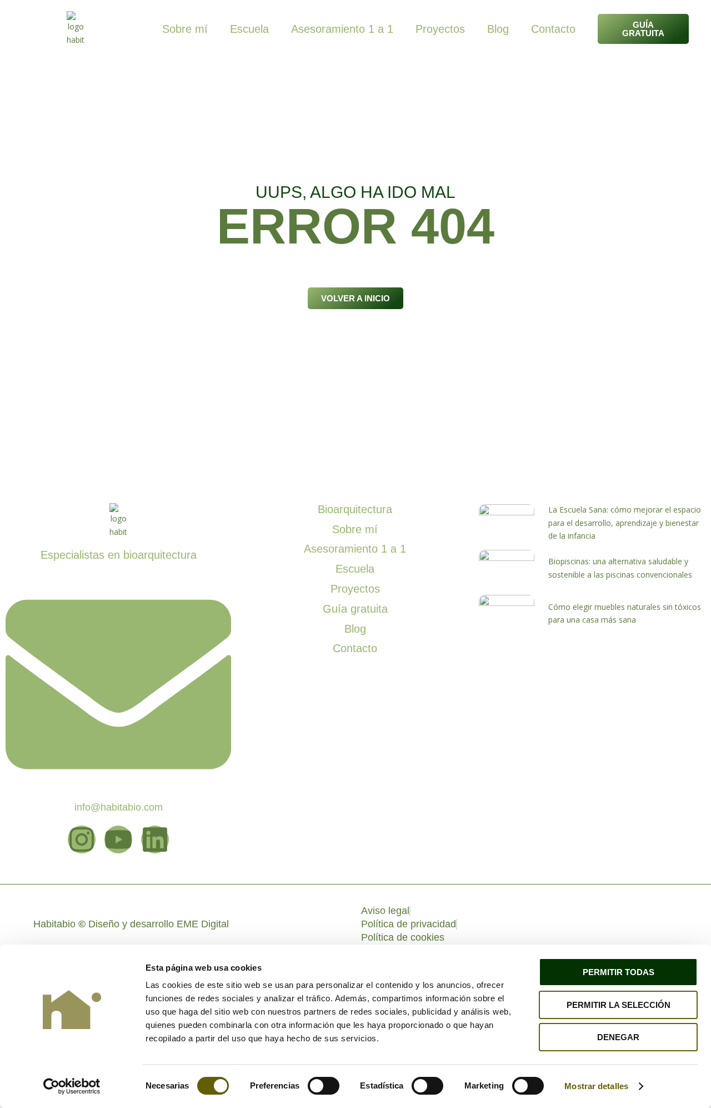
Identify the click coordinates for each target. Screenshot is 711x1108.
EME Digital (203, 924)
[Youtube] (118, 839)
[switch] (323, 1086)
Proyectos (440, 29)
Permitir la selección (618, 1005)
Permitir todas (618, 972)
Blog (498, 29)
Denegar (618, 1037)
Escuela (249, 29)
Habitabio (59, 924)
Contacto (553, 29)
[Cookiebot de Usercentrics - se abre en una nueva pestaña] (72, 1086)
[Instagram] (82, 839)
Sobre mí (185, 29)
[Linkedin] (155, 839)
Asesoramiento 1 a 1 (342, 29)
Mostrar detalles (596, 1086)
